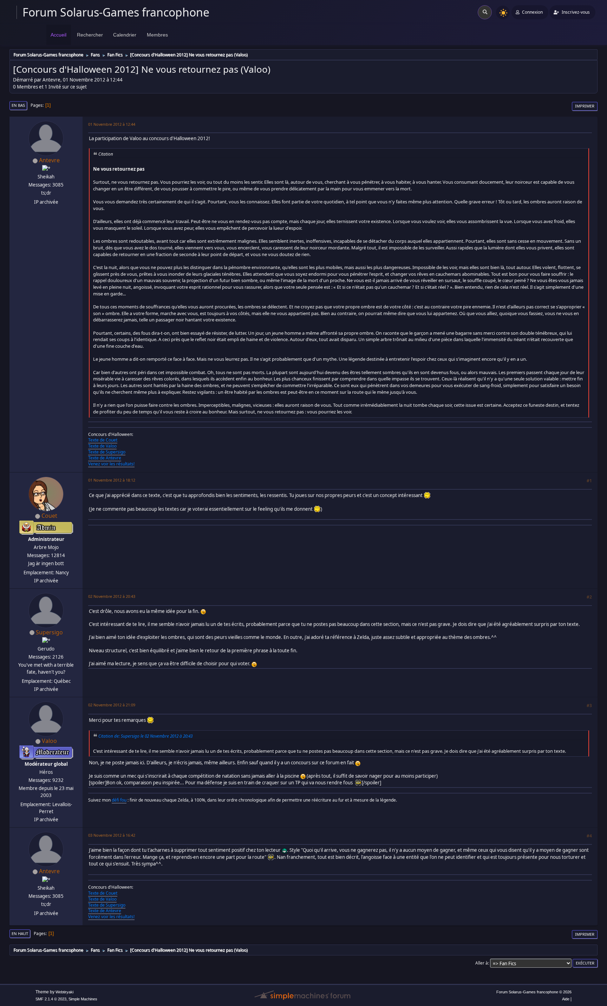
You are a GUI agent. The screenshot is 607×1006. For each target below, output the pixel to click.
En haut (20, 933)
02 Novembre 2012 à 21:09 (111, 704)
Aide (565, 999)
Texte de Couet (102, 440)
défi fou (119, 800)
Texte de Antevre (104, 458)
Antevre (49, 160)
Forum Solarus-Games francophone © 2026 (534, 992)
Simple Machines (82, 999)
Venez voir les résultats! (111, 464)
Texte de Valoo (102, 446)
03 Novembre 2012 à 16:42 (111, 835)
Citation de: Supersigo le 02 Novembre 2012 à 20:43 (145, 736)
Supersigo (49, 632)
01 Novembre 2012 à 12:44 (111, 124)
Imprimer (584, 106)
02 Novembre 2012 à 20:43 (111, 596)
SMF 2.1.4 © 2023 (50, 999)
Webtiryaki (64, 992)
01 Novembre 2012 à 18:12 (111, 480)
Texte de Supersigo (106, 452)
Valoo (49, 741)
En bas (18, 105)
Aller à (481, 963)
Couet (49, 516)
